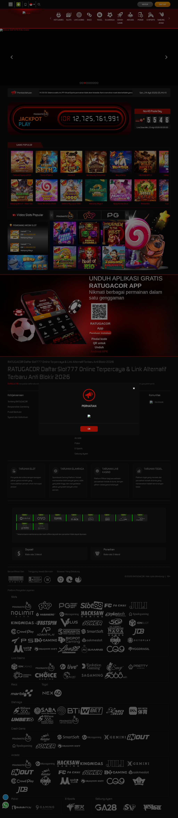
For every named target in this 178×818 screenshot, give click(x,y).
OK (89, 428)
